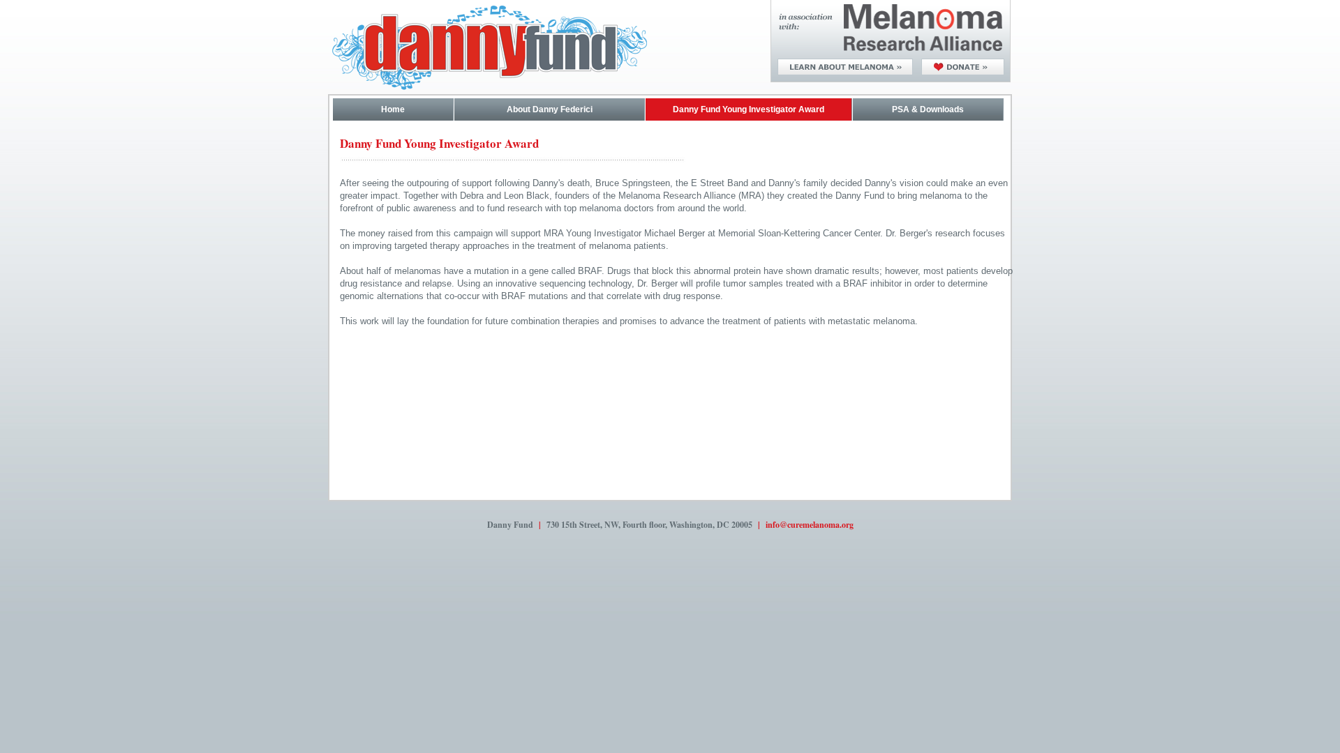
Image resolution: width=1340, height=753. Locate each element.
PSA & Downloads (928, 109)
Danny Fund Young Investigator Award (748, 109)
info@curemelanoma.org (810, 525)
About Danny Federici (550, 109)
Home (393, 109)
